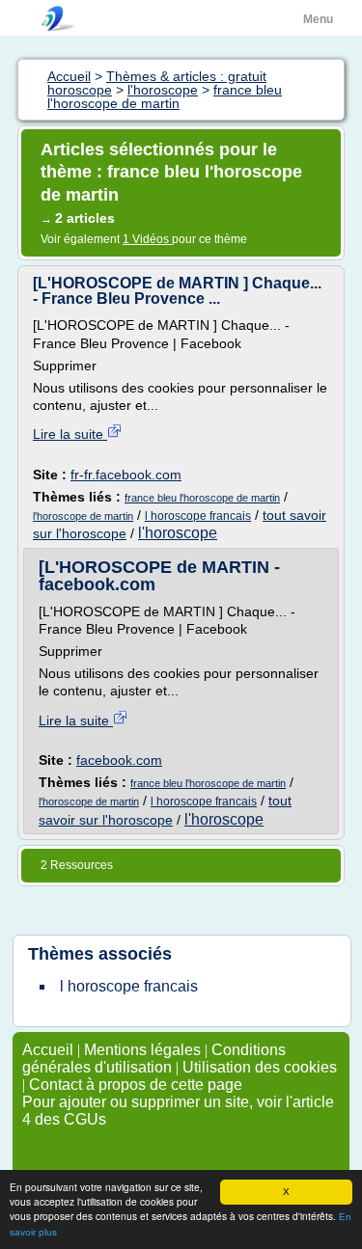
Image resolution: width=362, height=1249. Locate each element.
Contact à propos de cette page (135, 1084)
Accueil (47, 1050)
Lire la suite (70, 434)
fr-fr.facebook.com (125, 474)
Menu (318, 19)
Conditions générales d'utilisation (154, 1058)
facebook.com (119, 760)
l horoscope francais (198, 516)
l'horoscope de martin (83, 516)
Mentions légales (142, 1050)
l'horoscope (177, 533)
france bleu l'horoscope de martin (202, 497)
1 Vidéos (147, 239)
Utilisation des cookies (259, 1067)
